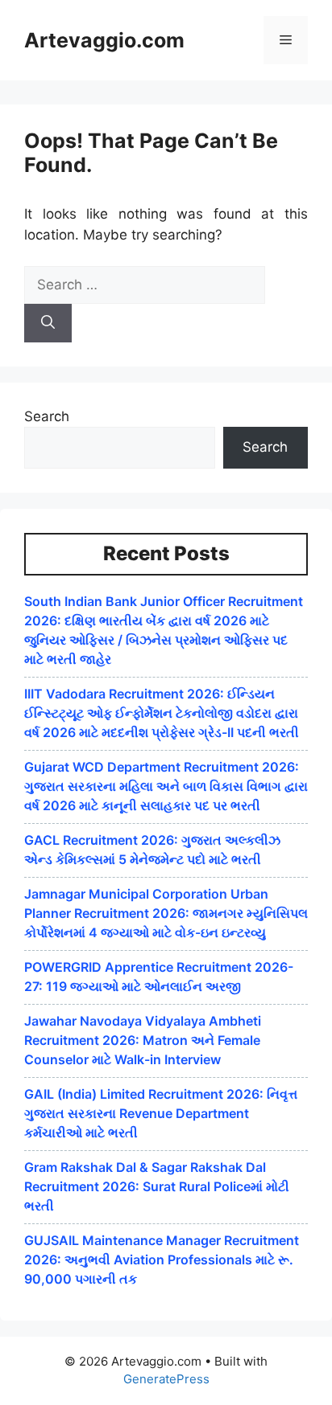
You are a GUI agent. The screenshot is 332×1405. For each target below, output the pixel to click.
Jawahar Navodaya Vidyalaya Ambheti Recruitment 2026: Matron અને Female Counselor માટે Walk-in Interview (142, 1040)
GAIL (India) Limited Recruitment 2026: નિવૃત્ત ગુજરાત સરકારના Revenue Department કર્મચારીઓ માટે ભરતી (160, 1113)
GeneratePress (166, 1379)
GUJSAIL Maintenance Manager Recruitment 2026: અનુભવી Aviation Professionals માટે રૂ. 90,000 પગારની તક (161, 1259)
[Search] (48, 323)
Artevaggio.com (104, 40)
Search (46, 416)
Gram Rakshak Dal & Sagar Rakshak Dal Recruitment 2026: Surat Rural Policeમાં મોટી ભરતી (156, 1186)
